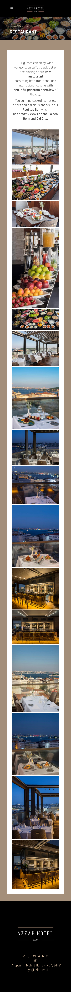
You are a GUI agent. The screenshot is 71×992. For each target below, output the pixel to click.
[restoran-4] (35, 268)
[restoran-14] (35, 744)
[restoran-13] (35, 678)
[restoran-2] (35, 182)
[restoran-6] (35, 348)
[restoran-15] (35, 807)
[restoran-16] (35, 864)
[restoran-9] (35, 485)
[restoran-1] (35, 146)
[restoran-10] (35, 536)
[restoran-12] (35, 627)
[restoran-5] (35, 319)
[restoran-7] (35, 398)
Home (13, 26)
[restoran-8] (35, 447)
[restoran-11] (35, 589)
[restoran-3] (35, 214)
